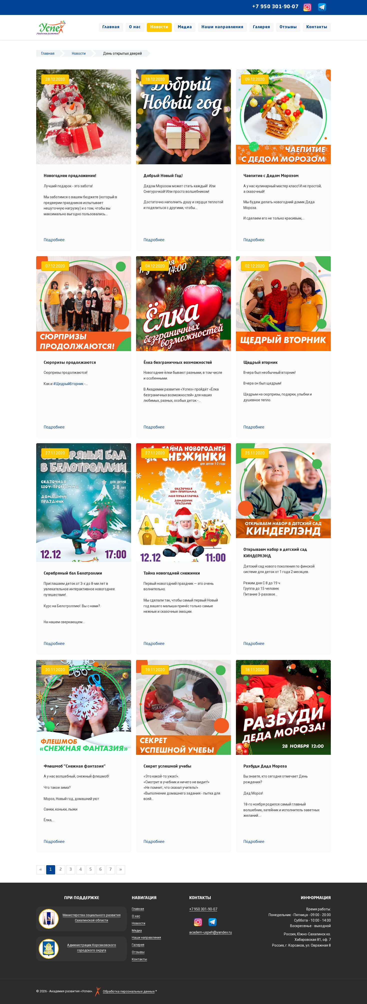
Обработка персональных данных (129, 991)
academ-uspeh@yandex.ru (210, 932)
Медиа (185, 27)
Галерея (261, 27)
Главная (111, 27)
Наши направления (222, 27)
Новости (159, 27)
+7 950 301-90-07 (275, 6)
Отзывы (288, 27)
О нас (135, 27)
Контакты (316, 27)
